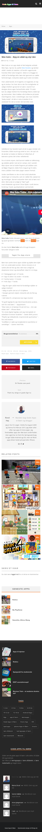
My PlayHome (17, 610)
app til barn (14, 717)
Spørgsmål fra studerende (22, 672)
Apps (12, 60)
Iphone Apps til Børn (18, 353)
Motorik (20, 736)
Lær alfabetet (8, 731)
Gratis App (23, 351)
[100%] (6, 603)
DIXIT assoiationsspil (21, 682)
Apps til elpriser (19, 651)
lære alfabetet (28, 760)
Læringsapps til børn (24, 731)
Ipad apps (5, 353)
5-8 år (16, 351)
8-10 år (30, 708)
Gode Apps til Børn (10, 722)
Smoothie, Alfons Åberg (21, 620)
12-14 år (16, 713)
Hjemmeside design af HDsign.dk (27, 828)
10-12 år (6, 713)
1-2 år (4, 351)
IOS (30, 351)
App (5, 717)
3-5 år (10, 351)
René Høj (5, 60)
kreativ (34, 726)
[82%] (6, 624)
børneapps (25, 717)
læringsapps (16, 760)
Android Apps (27, 713)
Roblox (15, 600)
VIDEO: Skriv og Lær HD (30, 777)
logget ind (15, 574)
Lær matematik (9, 736)
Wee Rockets (26, 68)
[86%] (6, 614)
